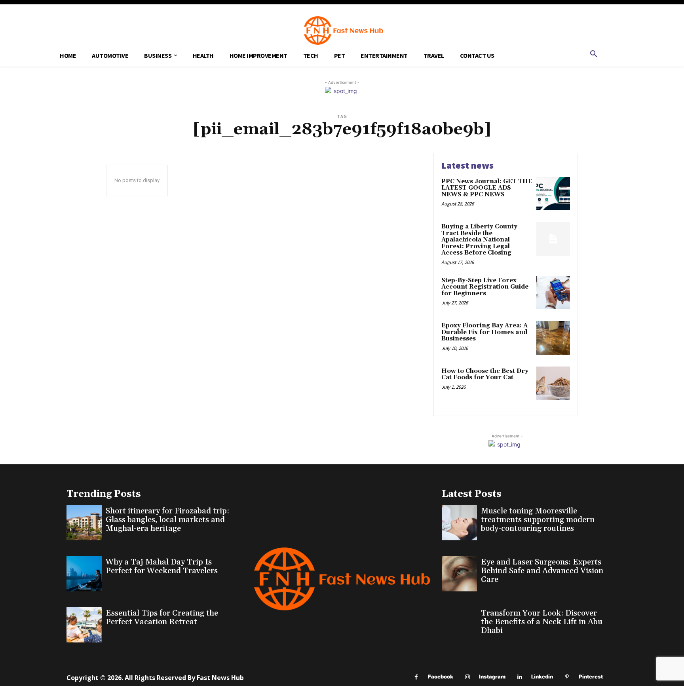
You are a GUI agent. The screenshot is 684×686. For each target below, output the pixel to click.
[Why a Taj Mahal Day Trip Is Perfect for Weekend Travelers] (84, 573)
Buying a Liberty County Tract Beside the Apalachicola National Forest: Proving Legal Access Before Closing (479, 240)
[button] (593, 54)
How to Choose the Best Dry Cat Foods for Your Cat (484, 374)
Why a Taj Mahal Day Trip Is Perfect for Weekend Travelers (162, 566)
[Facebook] (416, 677)
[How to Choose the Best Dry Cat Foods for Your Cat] (553, 383)
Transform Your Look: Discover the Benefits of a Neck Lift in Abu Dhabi (541, 622)
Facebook (440, 676)
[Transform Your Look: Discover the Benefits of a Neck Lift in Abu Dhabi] (459, 624)
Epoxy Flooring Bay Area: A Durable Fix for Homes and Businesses (484, 332)
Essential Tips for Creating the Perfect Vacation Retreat (162, 617)
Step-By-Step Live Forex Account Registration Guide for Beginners (484, 287)
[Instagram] (467, 677)
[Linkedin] (519, 677)
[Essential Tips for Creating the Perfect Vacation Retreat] (84, 624)
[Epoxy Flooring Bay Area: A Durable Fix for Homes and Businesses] (553, 338)
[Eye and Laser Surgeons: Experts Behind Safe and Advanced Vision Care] (459, 573)
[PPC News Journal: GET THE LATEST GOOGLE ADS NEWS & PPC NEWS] (553, 194)
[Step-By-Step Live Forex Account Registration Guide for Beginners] (553, 293)
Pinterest (591, 676)
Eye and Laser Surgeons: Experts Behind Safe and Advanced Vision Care (542, 571)
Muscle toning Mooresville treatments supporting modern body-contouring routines (538, 520)
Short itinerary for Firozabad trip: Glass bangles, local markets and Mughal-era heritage (167, 520)
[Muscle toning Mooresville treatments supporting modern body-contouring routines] (459, 522)
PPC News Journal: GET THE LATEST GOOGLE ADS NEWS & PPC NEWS (486, 188)
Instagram (492, 676)
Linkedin (542, 676)
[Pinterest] (567, 677)
